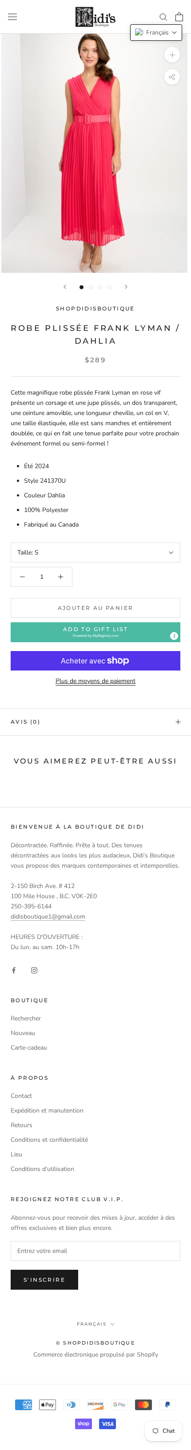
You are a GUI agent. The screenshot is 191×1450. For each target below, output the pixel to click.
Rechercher (26, 1018)
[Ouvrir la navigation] (12, 17)
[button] (95, 632)
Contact (21, 1096)
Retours (21, 1125)
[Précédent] (65, 287)
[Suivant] (126, 287)
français (92, 1324)
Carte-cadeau (29, 1047)
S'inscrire (44, 1279)
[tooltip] (174, 636)
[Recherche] (163, 16)
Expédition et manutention (47, 1110)
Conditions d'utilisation (42, 1169)
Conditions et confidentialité (49, 1140)
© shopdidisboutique (95, 1343)
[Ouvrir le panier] (179, 16)
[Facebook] (14, 970)
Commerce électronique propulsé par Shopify (95, 1354)
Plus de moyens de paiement (95, 681)
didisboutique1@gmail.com (48, 916)
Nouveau (23, 1033)
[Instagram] (34, 970)
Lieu (16, 1154)
